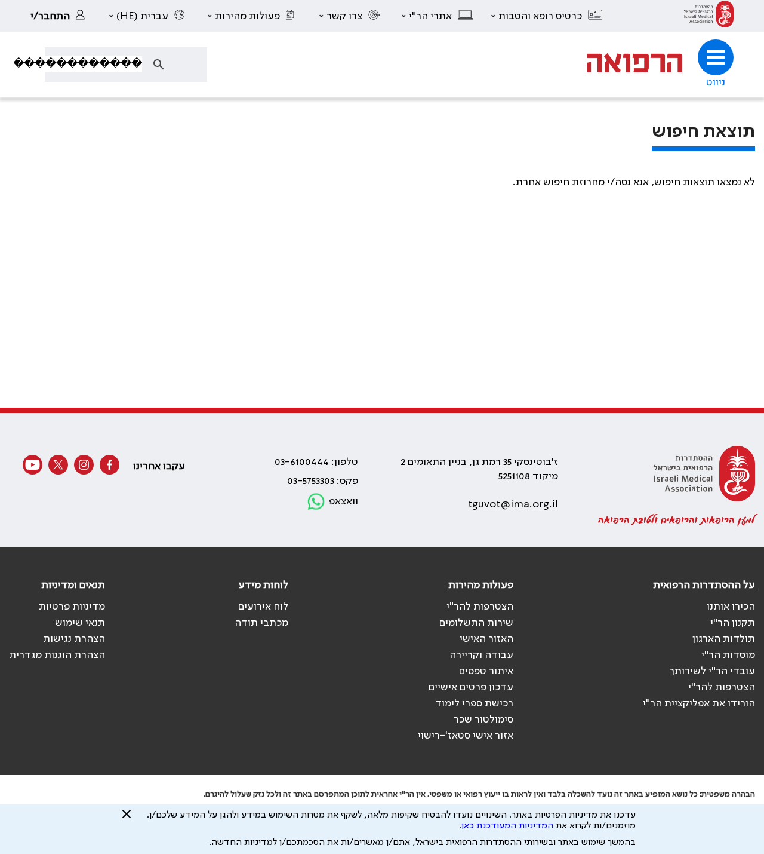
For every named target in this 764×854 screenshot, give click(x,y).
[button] (547, 16)
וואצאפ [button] (343, 501)
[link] (709, 16)
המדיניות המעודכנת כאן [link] (507, 826)
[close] (126, 819)
